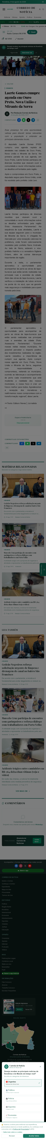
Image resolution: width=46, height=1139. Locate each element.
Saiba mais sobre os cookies (12, 1132)
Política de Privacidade (21, 1129)
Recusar (12, 1136)
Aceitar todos (34, 1136)
